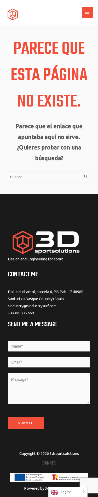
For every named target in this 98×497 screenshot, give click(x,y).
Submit (25, 423)
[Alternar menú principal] (87, 12)
